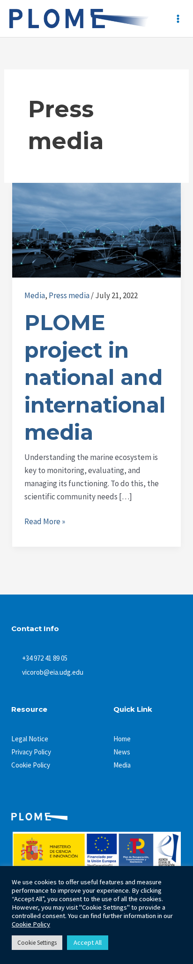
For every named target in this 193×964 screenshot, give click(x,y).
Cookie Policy (31, 924)
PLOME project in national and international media (94, 377)
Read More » (44, 521)
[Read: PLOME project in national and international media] (96, 229)
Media (34, 295)
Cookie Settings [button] (37, 943)
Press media (69, 295)
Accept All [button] (88, 942)
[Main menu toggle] (178, 19)
